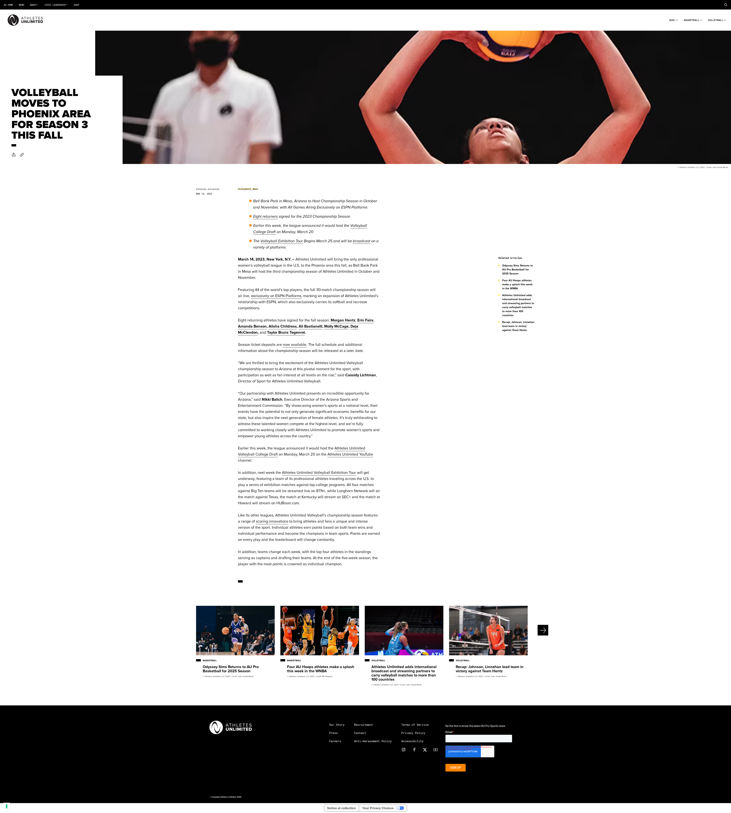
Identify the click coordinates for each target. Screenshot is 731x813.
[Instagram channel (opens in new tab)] (403, 749)
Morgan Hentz (343, 320)
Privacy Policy (413, 733)
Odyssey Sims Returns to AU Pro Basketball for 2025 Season (517, 269)
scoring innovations (272, 521)
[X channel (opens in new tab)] (425, 749)
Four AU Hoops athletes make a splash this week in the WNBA (517, 284)
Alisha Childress (283, 326)
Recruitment (363, 725)
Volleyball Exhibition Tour (281, 241)
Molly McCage (336, 326)
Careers (335, 741)
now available (294, 344)
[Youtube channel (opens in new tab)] (435, 749)
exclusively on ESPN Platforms (276, 295)
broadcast (361, 241)
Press (333, 733)
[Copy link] (22, 154)
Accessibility (412, 741)
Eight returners (265, 216)
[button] (725, 5)
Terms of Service (415, 725)
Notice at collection (341, 808)
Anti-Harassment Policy (373, 741)
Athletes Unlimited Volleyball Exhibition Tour (319, 472)
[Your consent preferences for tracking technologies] (6, 806)
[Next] (530, 630)
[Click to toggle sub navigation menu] (677, 19)
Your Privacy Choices (378, 808)
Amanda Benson (252, 326)
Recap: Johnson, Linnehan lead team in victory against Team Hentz (518, 326)
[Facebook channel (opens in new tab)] (414, 749)
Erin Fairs (365, 320)
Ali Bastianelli (310, 326)
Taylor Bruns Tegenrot (286, 332)
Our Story (337, 725)
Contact (360, 733)
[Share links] (13, 154)
